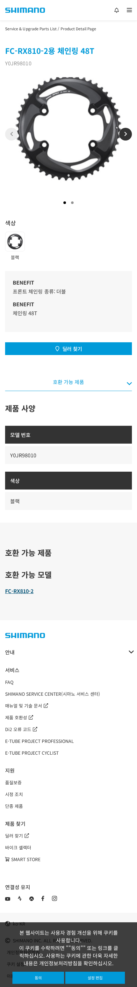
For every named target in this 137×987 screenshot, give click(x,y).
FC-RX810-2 (19, 591)
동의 (38, 977)
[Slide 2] (72, 202)
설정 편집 (95, 977)
